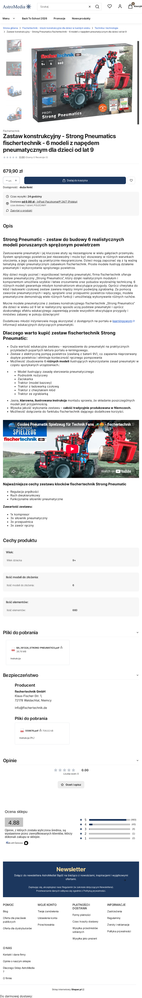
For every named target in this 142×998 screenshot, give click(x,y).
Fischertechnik (11, 130)
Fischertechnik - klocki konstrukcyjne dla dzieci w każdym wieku (56, 28)
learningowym (122, 321)
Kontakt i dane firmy (14, 954)
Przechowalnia (46, 924)
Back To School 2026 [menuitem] (34, 18)
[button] (97, 6)
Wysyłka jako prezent (84, 938)
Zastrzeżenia (114, 911)
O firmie (7, 978)
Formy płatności (81, 914)
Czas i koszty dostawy (85, 921)
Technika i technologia (106, 28)
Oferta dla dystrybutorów (17, 928)
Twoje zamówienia (48, 911)
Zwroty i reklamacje (118, 924)
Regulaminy (114, 918)
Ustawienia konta (47, 918)
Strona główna (10, 28)
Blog (5, 911)
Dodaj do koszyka (77, 180)
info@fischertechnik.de (31, 708)
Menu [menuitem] (6, 18)
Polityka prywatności (119, 931)
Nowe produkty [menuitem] (81, 18)
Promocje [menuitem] (59, 18)
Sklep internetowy (67, 989)
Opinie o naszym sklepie (17, 961)
